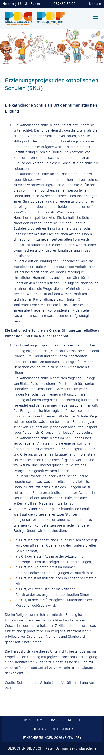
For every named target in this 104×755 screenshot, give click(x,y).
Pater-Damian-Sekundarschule (70, 748)
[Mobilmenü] (95, 18)
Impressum (33, 720)
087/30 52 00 (64, 3)
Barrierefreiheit (66, 720)
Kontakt (95, 3)
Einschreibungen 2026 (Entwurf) (52, 737)
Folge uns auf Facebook (52, 729)
